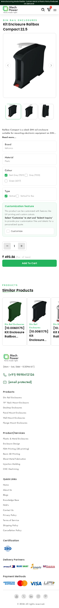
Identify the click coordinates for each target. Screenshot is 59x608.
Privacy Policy (9, 515)
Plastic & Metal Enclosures (15, 438)
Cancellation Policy (12, 530)
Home (6, 484)
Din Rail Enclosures (12, 397)
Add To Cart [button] (29, 263)
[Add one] (21, 246)
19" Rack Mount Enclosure (16, 402)
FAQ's (6, 505)
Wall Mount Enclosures (14, 417)
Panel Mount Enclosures (14, 412)
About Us (7, 489)
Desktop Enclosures (12, 407)
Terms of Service (11, 520)
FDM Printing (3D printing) (16, 448)
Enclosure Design (11, 443)
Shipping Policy (10, 525)
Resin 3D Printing (12, 453)
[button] (8, 65)
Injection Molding (11, 464)
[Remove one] (7, 246)
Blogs (5, 494)
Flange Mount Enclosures (15, 422)
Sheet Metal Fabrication (14, 458)
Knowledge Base (11, 500)
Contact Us (8, 510)
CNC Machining (11, 468)
